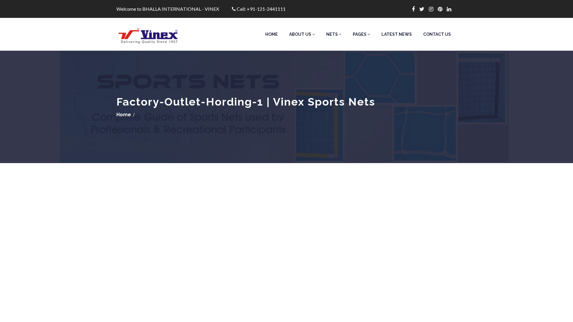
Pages (360, 34)
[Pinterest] (442, 9)
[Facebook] (415, 9)
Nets (332, 34)
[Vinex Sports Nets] (155, 34)
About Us (300, 34)
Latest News (396, 34)
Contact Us (437, 34)
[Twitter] (424, 9)
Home (271, 34)
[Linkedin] (451, 9)
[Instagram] (433, 9)
